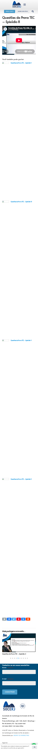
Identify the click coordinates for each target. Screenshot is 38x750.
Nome (7, 667)
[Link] (16, 4)
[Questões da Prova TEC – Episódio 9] (5, 408)
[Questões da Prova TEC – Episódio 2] (19, 642)
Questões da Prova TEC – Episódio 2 (14, 654)
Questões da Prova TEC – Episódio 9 (21, 340)
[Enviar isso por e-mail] (4, 619)
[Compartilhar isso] (9, 619)
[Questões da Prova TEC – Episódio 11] (5, 130)
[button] (11, 658)
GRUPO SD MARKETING (21, 735)
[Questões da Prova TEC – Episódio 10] (5, 269)
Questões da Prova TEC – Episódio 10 (21, 202)
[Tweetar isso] (14, 619)
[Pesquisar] (33, 11)
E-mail (7, 679)
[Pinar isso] (18, 619)
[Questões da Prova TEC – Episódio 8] (5, 546)
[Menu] (24, 4)
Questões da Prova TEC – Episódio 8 (21, 479)
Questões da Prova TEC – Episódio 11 (21, 63)
